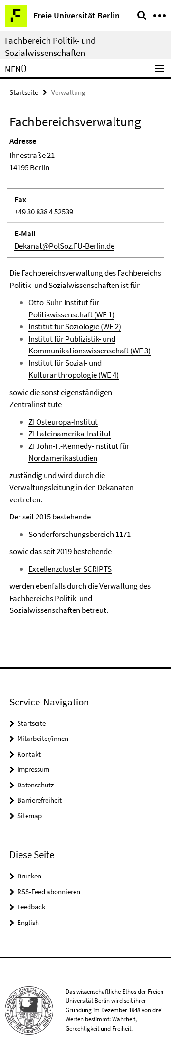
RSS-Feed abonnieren (48, 891)
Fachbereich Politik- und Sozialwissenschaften (50, 46)
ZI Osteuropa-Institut (63, 421)
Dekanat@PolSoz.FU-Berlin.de (64, 245)
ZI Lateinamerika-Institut (69, 433)
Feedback (31, 906)
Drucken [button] (29, 875)
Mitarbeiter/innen (42, 738)
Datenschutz (35, 784)
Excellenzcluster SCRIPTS (70, 569)
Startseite (24, 92)
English (28, 922)
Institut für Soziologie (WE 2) (74, 326)
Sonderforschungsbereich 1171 (79, 534)
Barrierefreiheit (39, 799)
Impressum (33, 769)
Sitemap (29, 815)
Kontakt (29, 753)
